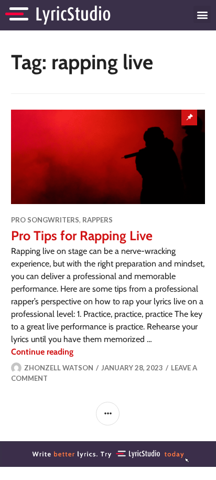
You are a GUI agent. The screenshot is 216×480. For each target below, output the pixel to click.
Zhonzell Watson (58, 368)
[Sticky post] (108, 157)
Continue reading (42, 352)
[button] (202, 14)
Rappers (97, 220)
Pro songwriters (45, 220)
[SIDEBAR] (108, 413)
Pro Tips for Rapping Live (82, 235)
